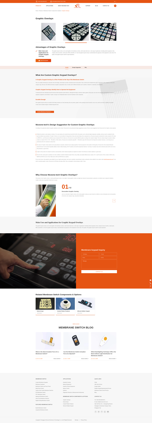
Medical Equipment (67, 384)
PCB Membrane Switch (40, 392)
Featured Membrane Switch (44, 404)
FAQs (96, 382)
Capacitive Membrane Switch (42, 409)
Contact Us (106, 5)
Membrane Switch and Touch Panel (43, 386)
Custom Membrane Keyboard (44, 111)
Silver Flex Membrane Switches (42, 398)
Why (86, 67)
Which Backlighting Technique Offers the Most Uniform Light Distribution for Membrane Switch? (103, 353)
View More (39, 313)
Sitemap (76, 420)
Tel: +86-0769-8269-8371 (100, 399)
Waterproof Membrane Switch (42, 396)
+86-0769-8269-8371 (42, 1)
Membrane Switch (41, 378)
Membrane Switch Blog (76, 327)
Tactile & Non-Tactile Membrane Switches (44, 390)
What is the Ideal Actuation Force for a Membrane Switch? (47, 352)
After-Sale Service (98, 384)
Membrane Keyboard (40, 384)
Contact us (99, 271)
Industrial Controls (67, 382)
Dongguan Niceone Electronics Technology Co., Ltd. (52, 420)
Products (38, 5)
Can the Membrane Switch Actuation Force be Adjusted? (74, 352)
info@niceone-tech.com (58, 1)
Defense (65, 390)
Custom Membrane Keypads (42, 382)
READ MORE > (57, 358)
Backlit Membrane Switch (41, 407)
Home (37, 10)
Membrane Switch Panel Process (102, 390)
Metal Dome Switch (40, 388)
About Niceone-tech (63, 5)
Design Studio (98, 386)
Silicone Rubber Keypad (83, 311)
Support (88, 5)
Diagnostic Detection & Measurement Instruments (73, 392)
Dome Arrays (40, 311)
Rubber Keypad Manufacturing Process (103, 388)
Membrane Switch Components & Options (52, 10)
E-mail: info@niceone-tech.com (101, 401)
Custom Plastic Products (63, 311)
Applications (49, 5)
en (114, 1)
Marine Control (66, 388)
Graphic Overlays (65, 10)
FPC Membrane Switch (40, 394)
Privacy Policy (84, 420)
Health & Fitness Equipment (69, 386)
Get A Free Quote (44, 60)
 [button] (114, 200)
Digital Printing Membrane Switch (43, 400)
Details (66, 67)
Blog (96, 5)
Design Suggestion (76, 67)
